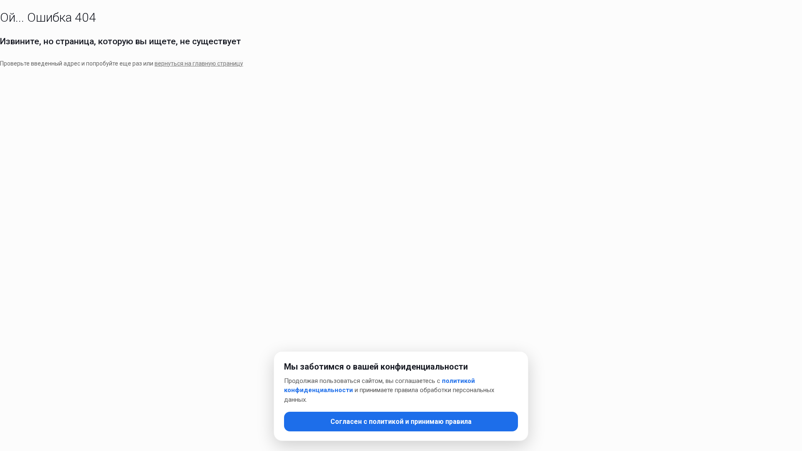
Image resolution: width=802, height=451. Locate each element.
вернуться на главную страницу (199, 63)
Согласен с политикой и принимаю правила (401, 422)
